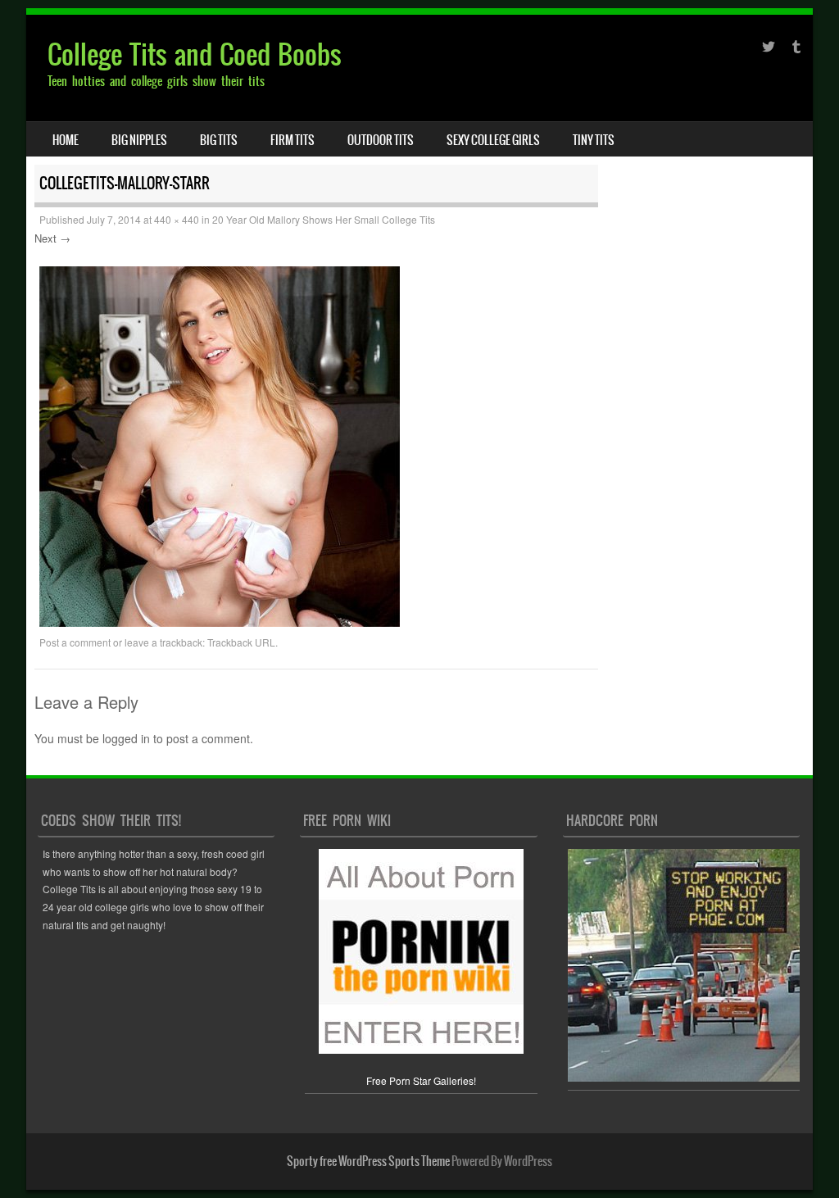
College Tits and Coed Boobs (195, 54)
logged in (126, 738)
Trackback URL (241, 642)
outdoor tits (380, 140)
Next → (52, 238)
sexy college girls (493, 140)
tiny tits (594, 140)
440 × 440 (176, 219)
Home (65, 140)
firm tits (292, 140)
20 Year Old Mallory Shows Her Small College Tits (323, 219)
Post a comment (75, 642)
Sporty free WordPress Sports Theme (368, 1161)
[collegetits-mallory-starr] (219, 622)
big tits (219, 140)
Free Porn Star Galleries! (421, 1080)
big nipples (139, 140)
